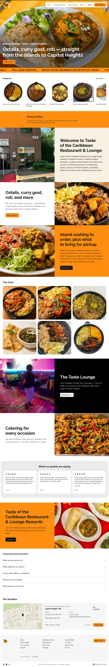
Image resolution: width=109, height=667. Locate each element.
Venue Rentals (72, 5)
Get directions (96, 608)
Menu (49, 5)
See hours (88, 625)
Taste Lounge (24, 642)
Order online (98, 625)
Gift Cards (46, 645)
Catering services (59, 5)
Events (67, 647)
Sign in (90, 5)
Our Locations (24, 645)
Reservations (47, 642)
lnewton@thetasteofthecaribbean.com (80, 617)
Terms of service (24, 656)
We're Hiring (69, 645)
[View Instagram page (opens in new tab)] (7, 664)
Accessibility (35, 656)
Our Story (68, 642)
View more (77, 485)
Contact (22, 647)
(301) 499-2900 (73, 615)
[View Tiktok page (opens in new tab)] (9, 664)
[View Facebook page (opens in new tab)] (4, 664)
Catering (45, 647)
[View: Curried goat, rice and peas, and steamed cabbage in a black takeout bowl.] (89, 303)
